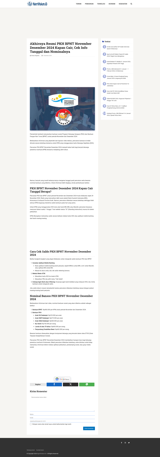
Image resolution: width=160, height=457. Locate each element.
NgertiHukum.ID (41, 453)
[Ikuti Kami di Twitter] (129, 442)
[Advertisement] (80, 25)
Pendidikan (89, 4)
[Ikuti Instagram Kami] (125, 442)
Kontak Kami (40, 450)
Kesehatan (123, 4)
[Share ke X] (70, 384)
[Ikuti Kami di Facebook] (121, 442)
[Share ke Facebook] (54, 384)
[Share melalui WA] (87, 384)
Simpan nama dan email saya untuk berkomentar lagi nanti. (51, 424)
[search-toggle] (131, 4)
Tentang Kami (31, 450)
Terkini (78, 4)
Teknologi (101, 4)
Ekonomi (112, 4)
